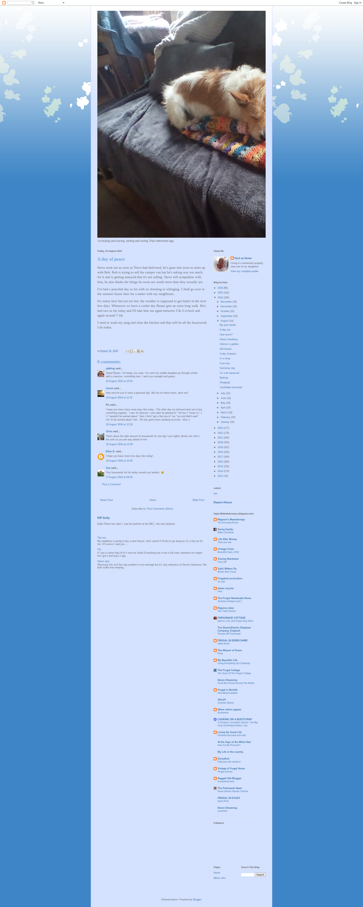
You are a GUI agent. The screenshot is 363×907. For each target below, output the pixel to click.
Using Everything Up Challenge (234, 663)
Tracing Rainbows (228, 558)
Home (153, 500)
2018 (221, 452)
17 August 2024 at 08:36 (119, 477)
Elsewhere (223, 712)
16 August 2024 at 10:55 (119, 381)
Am (215, 493)
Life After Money (227, 539)
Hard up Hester (243, 258)
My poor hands (228, 325)
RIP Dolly (103, 517)
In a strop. (225, 358)
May (223, 402)
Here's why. (103, 561)
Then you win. (225, 542)
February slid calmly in (229, 761)
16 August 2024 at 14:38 (119, 444)
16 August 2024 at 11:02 (119, 397)
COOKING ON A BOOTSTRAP (235, 719)
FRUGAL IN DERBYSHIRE (233, 640)
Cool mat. (225, 363)
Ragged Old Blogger (229, 778)
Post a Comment (111, 484)
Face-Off (222, 562)
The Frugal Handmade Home (234, 598)
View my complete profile (244, 271)
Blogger (197, 899)
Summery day (227, 368)
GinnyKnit (223, 758)
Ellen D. (110, 451)
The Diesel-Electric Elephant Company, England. (234, 629)
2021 (221, 437)
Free (220, 591)
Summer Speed (226, 702)
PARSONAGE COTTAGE (232, 617)
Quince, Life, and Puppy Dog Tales (235, 621)
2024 (221, 297)
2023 (221, 428)
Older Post (198, 500)
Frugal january (225, 771)
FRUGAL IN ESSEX (229, 798)
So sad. (221, 581)
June (224, 398)
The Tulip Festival (227, 611)
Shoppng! (225, 382)
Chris (109, 431)
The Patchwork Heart (230, 788)
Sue (108, 467)
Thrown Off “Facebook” (229, 633)
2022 (221, 432)
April (223, 407)
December (227, 301)
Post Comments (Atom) (160, 508)
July (223, 393)
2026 (221, 287)
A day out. (225, 329)
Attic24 (222, 699)
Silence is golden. (229, 344)
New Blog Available (228, 693)
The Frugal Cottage (229, 670)
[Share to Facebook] (138, 351)
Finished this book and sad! (232, 735)
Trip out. (101, 537)
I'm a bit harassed (229, 373)
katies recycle (225, 588)
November (227, 306)
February (226, 417)
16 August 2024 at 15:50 (119, 460)
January (225, 422)
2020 (221, 442)
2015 (221, 466)
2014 (221, 471)
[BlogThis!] (131, 351)
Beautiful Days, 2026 (228, 552)
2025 (221, 292)
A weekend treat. (226, 781)
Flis (99, 549)
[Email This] (128, 351)
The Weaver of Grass (230, 650)
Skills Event (224, 643)
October (225, 311)
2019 (221, 447)
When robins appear (229, 709)
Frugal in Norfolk (227, 689)
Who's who (219, 878)
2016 (221, 461)
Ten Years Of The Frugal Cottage (234, 673)
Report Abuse (223, 502)
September (227, 316)
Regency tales (226, 608)
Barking (224, 377)
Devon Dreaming (227, 680)
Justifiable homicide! (231, 387)
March (224, 412)
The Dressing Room (228, 522)
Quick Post (223, 801)
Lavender (222, 811)
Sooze (109, 388)
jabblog (110, 368)
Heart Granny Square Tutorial (233, 791)
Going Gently (225, 529)
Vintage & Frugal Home (231, 768)
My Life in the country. (231, 751)
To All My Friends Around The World (236, 683)
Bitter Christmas (226, 532)
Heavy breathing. (229, 339)
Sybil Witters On (227, 568)
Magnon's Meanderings (231, 519)
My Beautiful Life (227, 660)
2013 (221, 476)
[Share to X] (135, 351)
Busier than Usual (227, 571)
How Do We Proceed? (229, 745)
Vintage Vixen (226, 549)
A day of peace (228, 353)
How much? (226, 334)
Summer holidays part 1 (230, 601)
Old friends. (226, 349)
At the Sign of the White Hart (234, 742)
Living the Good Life (230, 732)
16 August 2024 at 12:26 (119, 424)
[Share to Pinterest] (142, 351)
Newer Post (106, 500)
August (225, 320)
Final (220, 653)
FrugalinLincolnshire (230, 578)
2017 (221, 456)
